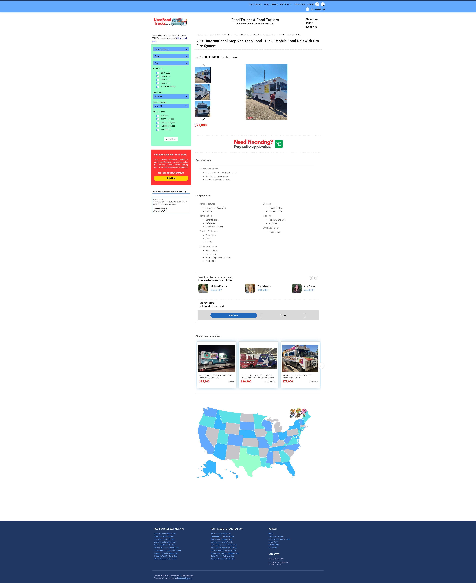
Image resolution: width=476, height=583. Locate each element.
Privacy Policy (273, 542)
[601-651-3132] (307, 9)
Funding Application (276, 536)
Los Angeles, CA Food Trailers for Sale (225, 553)
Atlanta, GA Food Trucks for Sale (165, 559)
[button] (203, 118)
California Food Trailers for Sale (222, 536)
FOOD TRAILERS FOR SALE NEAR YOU (227, 529)
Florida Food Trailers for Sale (221, 539)
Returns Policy (274, 545)
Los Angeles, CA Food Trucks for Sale (167, 550)
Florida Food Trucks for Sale (164, 539)
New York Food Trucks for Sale (165, 542)
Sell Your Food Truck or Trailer (279, 539)
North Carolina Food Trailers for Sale (224, 545)
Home (271, 533)
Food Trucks (255, 4)
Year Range (157, 69)
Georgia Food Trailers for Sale (222, 542)
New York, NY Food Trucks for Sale (166, 548)
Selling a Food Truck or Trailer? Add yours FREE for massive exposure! (169, 38)
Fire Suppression (159, 102)
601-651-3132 (278, 559)
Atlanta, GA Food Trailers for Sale (223, 559)
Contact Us (299, 4)
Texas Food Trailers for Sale (221, 534)
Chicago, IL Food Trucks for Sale (165, 556)
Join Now (171, 178)
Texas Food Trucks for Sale (163, 536)
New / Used (157, 92)
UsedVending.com (185, 578)
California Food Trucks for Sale (165, 534)
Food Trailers (271, 4)
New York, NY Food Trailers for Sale (223, 548)
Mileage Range (159, 112)
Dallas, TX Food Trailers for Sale (222, 556)
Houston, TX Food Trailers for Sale (223, 550)
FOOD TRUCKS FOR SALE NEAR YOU (169, 529)
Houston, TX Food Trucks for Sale (166, 553)
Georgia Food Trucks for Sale (164, 545)
